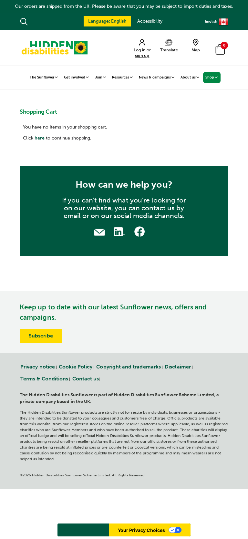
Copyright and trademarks (128, 367)
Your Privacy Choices (141, 530)
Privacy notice (37, 367)
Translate (169, 49)
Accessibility (149, 21)
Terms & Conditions (44, 379)
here (40, 138)
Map (195, 49)
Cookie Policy (75, 367)
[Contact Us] (99, 231)
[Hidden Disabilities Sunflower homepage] (54, 48)
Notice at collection (83, 530)
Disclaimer (178, 367)
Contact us (85, 379)
